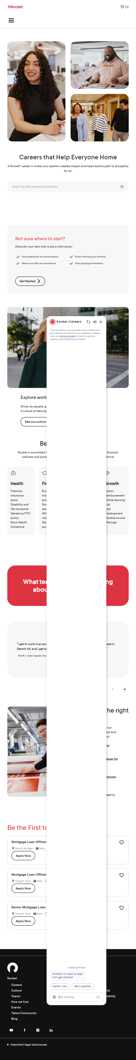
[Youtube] (11, 1030)
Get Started (27, 281)
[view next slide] (125, 689)
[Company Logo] (15, 6)
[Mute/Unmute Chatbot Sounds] (94, 321)
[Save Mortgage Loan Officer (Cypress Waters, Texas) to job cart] (122, 875)
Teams (15, 996)
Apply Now (23, 856)
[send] (99, 997)
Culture (16, 990)
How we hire (20, 1002)
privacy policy (67, 336)
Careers (16, 985)
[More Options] (54, 997)
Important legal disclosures (28, 1044)
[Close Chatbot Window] (101, 321)
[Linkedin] (51, 1030)
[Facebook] (25, 1030)
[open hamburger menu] (11, 20)
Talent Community (23, 1013)
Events (16, 1007)
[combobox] (62, 187)
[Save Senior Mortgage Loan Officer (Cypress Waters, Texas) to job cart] (122, 907)
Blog (14, 1019)
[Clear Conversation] (88, 321)
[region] (76, 659)
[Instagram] (38, 1030)
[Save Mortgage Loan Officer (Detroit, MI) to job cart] (122, 842)
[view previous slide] (113, 689)
